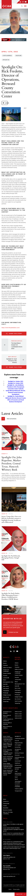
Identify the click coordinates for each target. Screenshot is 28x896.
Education (17, 755)
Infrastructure (18, 765)
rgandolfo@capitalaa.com (9, 867)
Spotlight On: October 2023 (15, 381)
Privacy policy (16, 889)
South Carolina (6, 699)
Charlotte (5, 665)
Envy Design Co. (20, 886)
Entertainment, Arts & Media (19, 758)
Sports (16, 779)
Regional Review (19, 742)
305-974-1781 (6, 859)
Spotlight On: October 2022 (15, 383)
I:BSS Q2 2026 (18, 711)
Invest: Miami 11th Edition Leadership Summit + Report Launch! (7, 745)
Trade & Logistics (19, 788)
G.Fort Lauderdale (7, 55)
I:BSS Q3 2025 (18, 718)
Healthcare (18, 55)
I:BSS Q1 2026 (18, 713)
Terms (9, 889)
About (4, 799)
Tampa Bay (6, 701)
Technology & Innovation (18, 782)
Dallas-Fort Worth (7, 667)
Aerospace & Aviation (18, 750)
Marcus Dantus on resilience (7, 727)
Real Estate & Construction (18, 774)
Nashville (5, 684)
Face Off (17, 740)
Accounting (17, 747)
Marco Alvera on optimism (7, 716)
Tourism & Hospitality (17, 785)
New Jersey (6, 686)
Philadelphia (6, 690)
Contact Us (5, 801)
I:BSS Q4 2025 (18, 716)
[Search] (22, 6)
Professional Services (18, 768)
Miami (4, 680)
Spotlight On (6, 59)
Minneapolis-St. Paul (8, 682)
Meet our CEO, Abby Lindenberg (8, 813)
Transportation (18, 791)
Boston (5, 663)
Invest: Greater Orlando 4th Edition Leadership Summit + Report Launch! (7, 739)
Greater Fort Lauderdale (6, 670)
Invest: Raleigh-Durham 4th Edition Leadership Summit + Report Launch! (7, 766)
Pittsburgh (5, 692)
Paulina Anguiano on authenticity (8, 719)
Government (18, 761)
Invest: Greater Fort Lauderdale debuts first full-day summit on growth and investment (13, 834)
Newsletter (5, 807)
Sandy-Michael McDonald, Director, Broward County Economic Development (15, 392)
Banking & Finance (19, 753)
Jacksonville (6, 677)
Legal (16, 771)
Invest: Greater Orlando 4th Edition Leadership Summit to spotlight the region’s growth (13, 829)
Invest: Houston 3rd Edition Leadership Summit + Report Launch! (8, 772)
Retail (16, 777)
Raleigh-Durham (7, 695)
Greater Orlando (7, 673)
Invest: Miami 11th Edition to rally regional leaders (13, 825)
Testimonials (6, 803)
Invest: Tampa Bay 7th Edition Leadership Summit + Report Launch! (7, 752)
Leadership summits (20, 738)
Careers (5, 805)
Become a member (7, 810)
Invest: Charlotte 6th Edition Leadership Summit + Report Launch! (8, 759)
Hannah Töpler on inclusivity (7, 723)
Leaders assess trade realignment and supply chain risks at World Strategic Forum (14, 847)
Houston (5, 675)
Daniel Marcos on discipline (7, 712)
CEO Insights (18, 745)
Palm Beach (6, 688)
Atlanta (5, 661)
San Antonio (6, 697)
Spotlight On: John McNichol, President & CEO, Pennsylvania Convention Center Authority (15, 387)
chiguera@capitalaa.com (9, 857)
